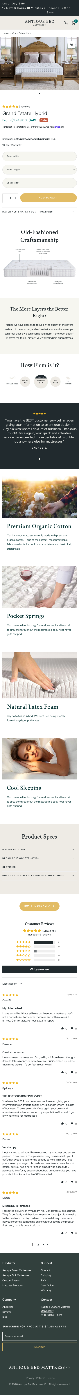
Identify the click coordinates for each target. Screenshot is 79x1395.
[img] (10, 995)
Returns (40, 1378)
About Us (7, 1306)
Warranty (46, 1290)
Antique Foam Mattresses (16, 1270)
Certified (9, 867)
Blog (4, 1316)
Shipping (46, 1275)
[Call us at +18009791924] (66, 23)
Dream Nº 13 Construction (21, 858)
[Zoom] (71, 44)
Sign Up (39, 1346)
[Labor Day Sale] (39, 8)
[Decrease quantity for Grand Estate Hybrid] (5, 198)
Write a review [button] (39, 969)
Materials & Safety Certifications (27, 212)
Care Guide (47, 1285)
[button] (10, 106)
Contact (45, 1270)
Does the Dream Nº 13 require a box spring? (33, 876)
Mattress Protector (13, 1285)
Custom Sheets (10, 1280)
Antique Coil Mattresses (15, 1275)
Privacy (30, 1378)
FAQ (43, 1280)
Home (5, 33)
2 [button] (38, 1244)
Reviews (6, 1311)
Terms (51, 1378)
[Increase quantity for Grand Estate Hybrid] (15, 198)
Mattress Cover (14, 849)
